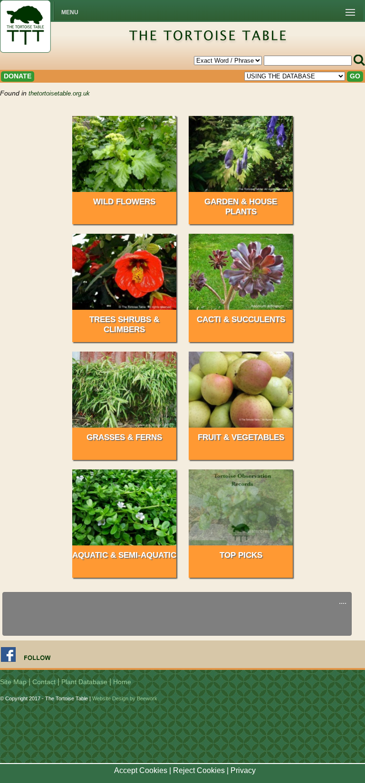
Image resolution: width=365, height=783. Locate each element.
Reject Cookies (199, 770)
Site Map (13, 682)
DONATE (17, 76)
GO (355, 76)
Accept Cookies (140, 770)
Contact (44, 682)
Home (122, 682)
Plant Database (84, 682)
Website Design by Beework (124, 698)
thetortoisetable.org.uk (59, 93)
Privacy (243, 770)
